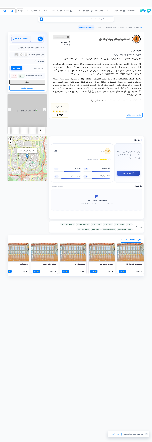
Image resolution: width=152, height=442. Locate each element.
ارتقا (45, 11)
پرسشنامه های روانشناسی (60, 11)
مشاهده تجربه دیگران (134, 115)
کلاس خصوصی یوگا (109, 229)
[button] (27, 156)
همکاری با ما (16, 68)
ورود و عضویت (126, 173)
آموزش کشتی (119, 225)
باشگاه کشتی (96, 225)
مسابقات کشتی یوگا (67, 225)
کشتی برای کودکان (83, 225)
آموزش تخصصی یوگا (124, 229)
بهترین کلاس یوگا (83, 229)
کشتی (129, 225)
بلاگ (40, 11)
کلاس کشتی (108, 225)
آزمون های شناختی (83, 11)
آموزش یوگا (95, 229)
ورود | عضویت (115, 434)
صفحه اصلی (131, 11)
